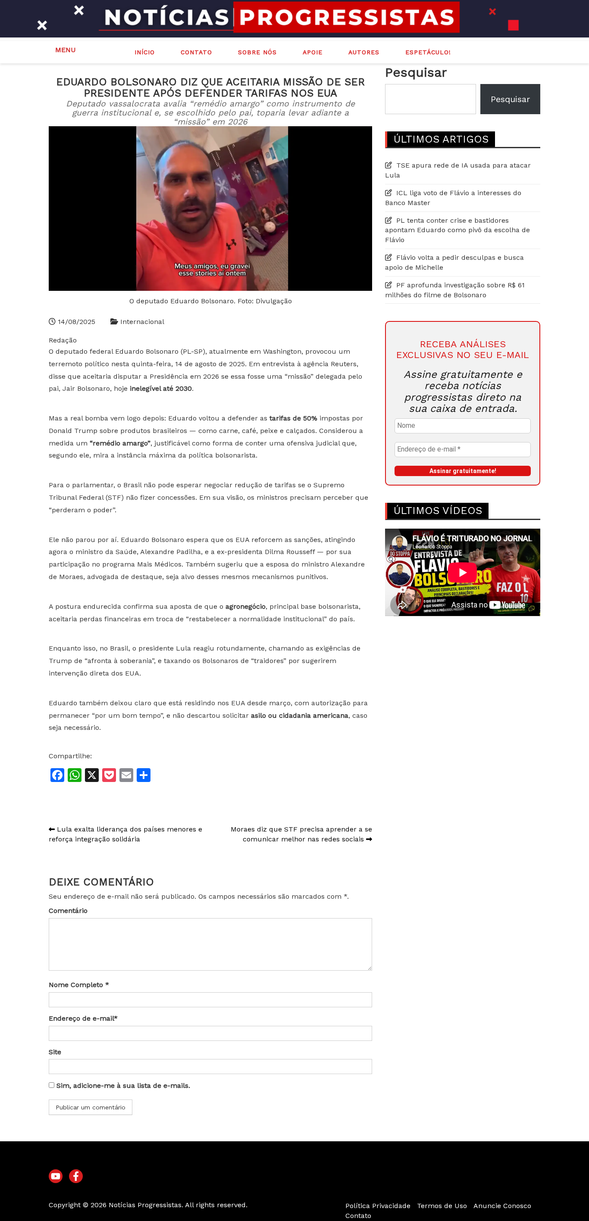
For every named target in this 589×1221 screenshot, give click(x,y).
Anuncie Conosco (502, 1206)
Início (145, 52)
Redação (63, 340)
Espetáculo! (428, 52)
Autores (363, 52)
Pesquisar (416, 72)
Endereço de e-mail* (83, 1018)
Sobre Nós (257, 52)
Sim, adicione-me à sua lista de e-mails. (122, 1085)
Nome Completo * (79, 985)
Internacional (142, 322)
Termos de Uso (442, 1206)
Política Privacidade (377, 1206)
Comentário (68, 910)
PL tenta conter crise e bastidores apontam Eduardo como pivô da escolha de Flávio (457, 230)
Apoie (313, 52)
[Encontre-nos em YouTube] (56, 1176)
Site (55, 1052)
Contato (196, 52)
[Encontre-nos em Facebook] (76, 1176)
